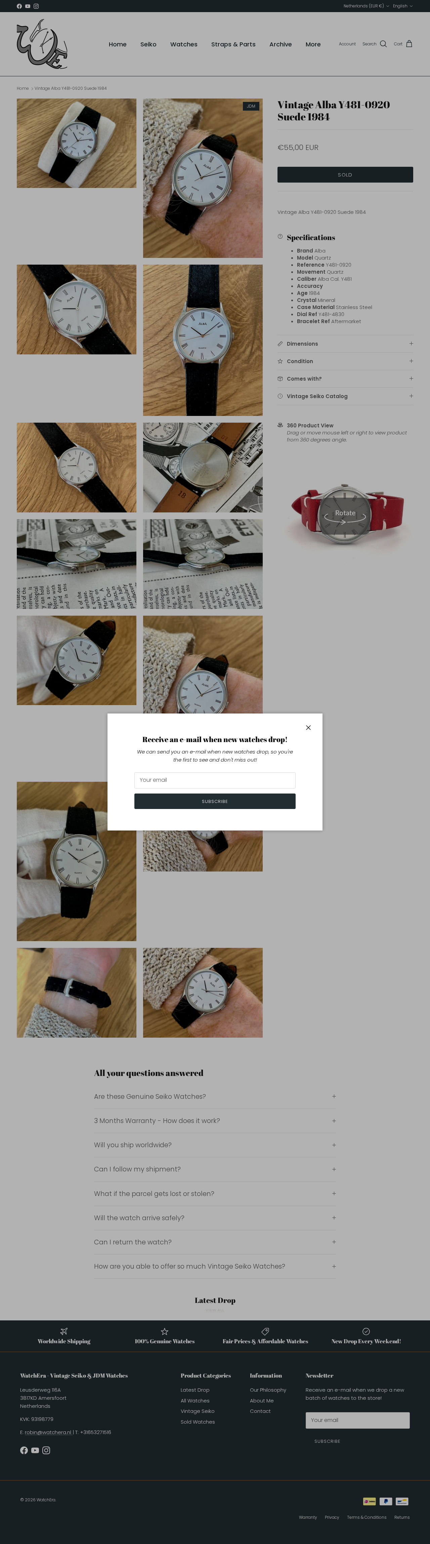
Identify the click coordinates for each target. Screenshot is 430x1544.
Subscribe (215, 801)
